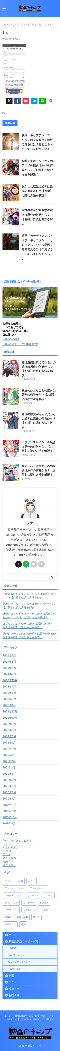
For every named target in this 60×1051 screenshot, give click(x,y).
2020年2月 (9, 792)
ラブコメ (44, 902)
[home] (41, 564)
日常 (46, 910)
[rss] (26, 564)
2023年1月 (9, 705)
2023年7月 (9, 686)
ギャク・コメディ (13, 895)
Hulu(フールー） (16, 955)
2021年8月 (9, 755)
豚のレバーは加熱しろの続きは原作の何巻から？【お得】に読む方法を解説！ (39, 470)
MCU (20, 881)
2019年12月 (9, 804)
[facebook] (17, 101)
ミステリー (28, 902)
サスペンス (33, 895)
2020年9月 (9, 780)
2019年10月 (9, 817)
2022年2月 (9, 736)
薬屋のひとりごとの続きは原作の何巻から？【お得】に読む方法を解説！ (39, 395)
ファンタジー (11, 902)
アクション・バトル (14, 888)
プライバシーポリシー (31, 1019)
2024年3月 (9, 667)
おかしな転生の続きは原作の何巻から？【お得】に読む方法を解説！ (37, 191)
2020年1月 (9, 798)
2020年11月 (9, 773)
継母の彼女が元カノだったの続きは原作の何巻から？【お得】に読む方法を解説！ (29, 615)
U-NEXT (12, 948)
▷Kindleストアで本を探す (20, 344)
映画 (11, 975)
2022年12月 (9, 711)
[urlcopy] (51, 101)
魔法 (23, 924)
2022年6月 (9, 724)
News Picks (14, 968)
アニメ (13, 982)
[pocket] (25, 101)
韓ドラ (36, 917)
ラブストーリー (30, 910)
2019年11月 (9, 811)
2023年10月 (9, 680)
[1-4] (34, 101)
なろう (31, 881)
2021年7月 (9, 761)
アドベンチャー (37, 888)
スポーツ (48, 895)
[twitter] (9, 101)
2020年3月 (9, 786)
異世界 (8, 917)
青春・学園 (22, 917)
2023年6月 (9, 692)
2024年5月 (9, 661)
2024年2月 (9, 674)
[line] (42, 101)
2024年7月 (9, 655)
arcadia (8, 881)
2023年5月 (9, 699)
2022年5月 (9, 730)
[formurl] (33, 564)
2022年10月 (9, 717)
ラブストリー (11, 910)
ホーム (13, 934)
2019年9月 (9, 823)
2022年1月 (9, 742)
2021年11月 (9, 748)
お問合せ (14, 995)
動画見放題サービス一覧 (23, 941)
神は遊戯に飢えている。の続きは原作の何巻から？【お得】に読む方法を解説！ (29, 595)
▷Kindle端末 (11, 339)
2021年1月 (8, 767)
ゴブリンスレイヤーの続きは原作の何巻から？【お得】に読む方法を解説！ (39, 446)
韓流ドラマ (10, 924)
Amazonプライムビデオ (20, 962)
